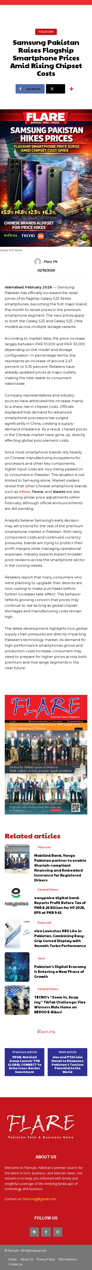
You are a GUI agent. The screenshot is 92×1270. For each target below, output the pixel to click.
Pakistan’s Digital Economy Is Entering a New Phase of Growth (60, 971)
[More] (71, 89)
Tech (41, 958)
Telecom (46, 31)
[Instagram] (57, 1232)
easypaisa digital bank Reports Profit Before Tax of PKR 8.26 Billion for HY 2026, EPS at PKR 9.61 (60, 905)
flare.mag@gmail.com (39, 1199)
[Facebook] (45, 1232)
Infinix (24, 491)
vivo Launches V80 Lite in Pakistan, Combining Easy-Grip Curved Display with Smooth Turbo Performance (60, 938)
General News (47, 889)
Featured (44, 922)
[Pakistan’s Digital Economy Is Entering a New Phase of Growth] (17, 967)
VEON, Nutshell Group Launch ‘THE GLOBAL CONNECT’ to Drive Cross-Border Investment (24, 1064)
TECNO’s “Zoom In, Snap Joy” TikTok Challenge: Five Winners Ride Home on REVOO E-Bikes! (60, 1004)
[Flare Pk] (38, 261)
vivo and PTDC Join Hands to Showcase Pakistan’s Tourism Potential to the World (67, 1064)
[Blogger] (34, 1232)
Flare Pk (50, 262)
